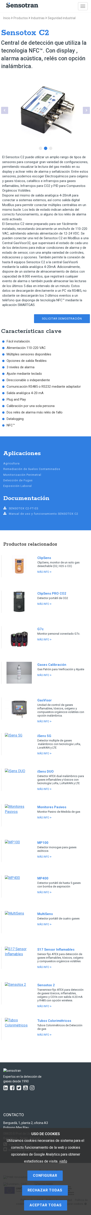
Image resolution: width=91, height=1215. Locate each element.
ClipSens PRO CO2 (51, 593)
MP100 (42, 843)
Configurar (45, 1175)
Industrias (38, 18)
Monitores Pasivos (51, 807)
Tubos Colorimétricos (54, 1021)
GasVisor (44, 700)
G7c (40, 629)
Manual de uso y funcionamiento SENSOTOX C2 (43, 513)
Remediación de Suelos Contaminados (31, 469)
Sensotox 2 (46, 985)
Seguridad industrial (62, 18)
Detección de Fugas (18, 480)
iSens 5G (44, 736)
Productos (20, 18)
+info (63, 1161)
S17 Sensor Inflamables (55, 950)
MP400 (42, 878)
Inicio (6, 18)
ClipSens (44, 558)
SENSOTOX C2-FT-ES (23, 508)
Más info (44, 571)
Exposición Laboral (17, 486)
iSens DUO (45, 772)
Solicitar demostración (62, 318)
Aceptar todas (46, 1205)
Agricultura (11, 463)
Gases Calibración (51, 665)
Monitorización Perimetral (22, 474)
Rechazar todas (45, 1190)
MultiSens (45, 914)
